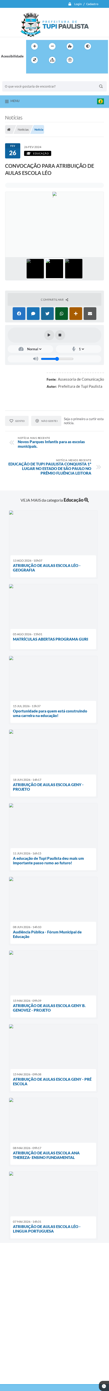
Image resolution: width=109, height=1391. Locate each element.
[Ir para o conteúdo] (84, 60)
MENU (15, 101)
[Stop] (60, 335)
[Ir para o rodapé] (42, 70)
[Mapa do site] (52, 60)
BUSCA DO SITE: (17, 78)
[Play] (49, 335)
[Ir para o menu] (95, 60)
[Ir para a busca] (31, 70)
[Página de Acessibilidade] (70, 60)
